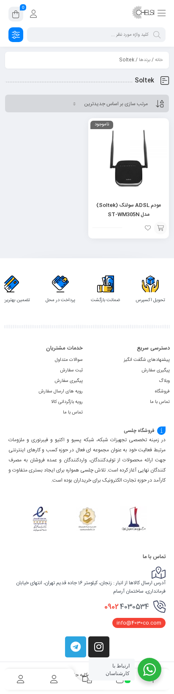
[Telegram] (75, 646)
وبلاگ (164, 381)
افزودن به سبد (160, 228)
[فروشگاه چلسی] (143, 14)
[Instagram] (98, 646)
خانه (159, 60)
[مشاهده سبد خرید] (15, 15)
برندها (144, 60)
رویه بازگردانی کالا (67, 402)
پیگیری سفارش (155, 370)
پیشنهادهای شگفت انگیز (147, 360)
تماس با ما (160, 402)
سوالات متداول (69, 360)
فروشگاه (162, 391)
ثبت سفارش (71, 370)
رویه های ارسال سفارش (60, 391)
